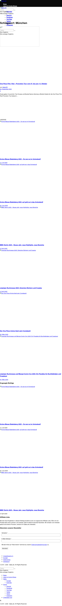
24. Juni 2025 (4, 205)
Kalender (9, 12)
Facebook (9, 17)
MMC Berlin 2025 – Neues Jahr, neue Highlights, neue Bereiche (22, 245)
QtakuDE (5, 87)
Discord (8, 15)
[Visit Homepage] (3, 1)
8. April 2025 (3, 248)
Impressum (6, 561)
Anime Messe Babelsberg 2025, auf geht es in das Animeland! (21, 202)
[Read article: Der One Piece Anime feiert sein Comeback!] (31, 310)
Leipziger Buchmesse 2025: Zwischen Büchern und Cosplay (21, 288)
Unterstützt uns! (7, 597)
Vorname (5, 533)
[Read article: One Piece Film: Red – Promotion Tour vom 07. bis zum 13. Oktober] (31, 53)
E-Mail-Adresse (6, 539)
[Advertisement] (12, 108)
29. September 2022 (6, 89)
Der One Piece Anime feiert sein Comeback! (15, 331)
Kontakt (5, 558)
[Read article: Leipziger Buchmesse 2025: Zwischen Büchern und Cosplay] (31, 267)
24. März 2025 (4, 379)
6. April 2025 (3, 291)
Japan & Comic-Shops (10, 6)
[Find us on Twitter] (0, 601)
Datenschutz (6, 560)
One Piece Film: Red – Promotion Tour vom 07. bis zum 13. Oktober (23, 84)
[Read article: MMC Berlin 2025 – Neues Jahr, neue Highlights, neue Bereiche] (31, 224)
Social (5, 584)
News (5, 4)
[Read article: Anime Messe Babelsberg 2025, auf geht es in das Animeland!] (31, 181)
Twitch (8, 594)
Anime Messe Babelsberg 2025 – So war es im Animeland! (20, 159)
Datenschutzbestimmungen (39, 545)
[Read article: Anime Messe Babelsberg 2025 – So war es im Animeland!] (31, 138)
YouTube (9, 19)
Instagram (9, 25)
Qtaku (5, 579)
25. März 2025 (4, 334)
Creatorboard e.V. (8, 556)
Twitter (8, 592)
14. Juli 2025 (3, 163)
